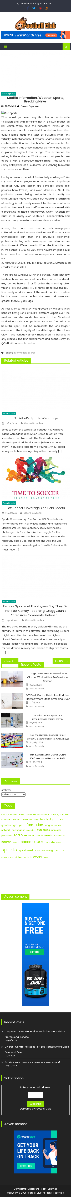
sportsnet (26, 850)
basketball (43, 814)
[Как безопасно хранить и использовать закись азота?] (12, 720)
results (48, 835)
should (16, 842)
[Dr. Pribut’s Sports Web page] (35, 388)
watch (28, 857)
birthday (55, 814)
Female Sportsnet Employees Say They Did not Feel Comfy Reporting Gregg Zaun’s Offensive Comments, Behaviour (35, 610)
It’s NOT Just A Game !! (62, 661)
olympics (30, 830)
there (4, 857)
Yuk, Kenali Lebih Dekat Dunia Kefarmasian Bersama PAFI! (48, 756)
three (10, 857)
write (46, 857)
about (4, 814)
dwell (25, 819)
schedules (59, 835)
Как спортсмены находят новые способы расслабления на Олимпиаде (48, 736)
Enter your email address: (35, 1098)
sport (39, 841)
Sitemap (52, 1188)
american (12, 814)
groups (17, 825)
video (18, 857)
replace (29, 835)
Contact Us (20, 1188)
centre (64, 814)
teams (59, 850)
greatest (6, 825)
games (57, 819)
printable (56, 830)
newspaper (18, 830)
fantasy (34, 819)
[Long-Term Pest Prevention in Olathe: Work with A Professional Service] (12, 679)
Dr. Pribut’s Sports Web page (36, 418)
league (49, 825)
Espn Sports (8, 93)
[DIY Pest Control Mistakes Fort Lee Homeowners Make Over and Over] (12, 700)
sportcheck (53, 842)
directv (16, 819)
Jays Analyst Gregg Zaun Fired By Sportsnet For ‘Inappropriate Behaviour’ (12, 661)
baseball (31, 814)
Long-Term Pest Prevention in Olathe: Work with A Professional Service (47, 677)
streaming (47, 850)
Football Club (43, 1108)
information (20, 352)
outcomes (43, 830)
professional (7, 835)
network (5, 830)
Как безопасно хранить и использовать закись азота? (47, 717)
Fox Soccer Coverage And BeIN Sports (36, 508)
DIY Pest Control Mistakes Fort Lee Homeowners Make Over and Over (48, 697)
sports (31, 352)
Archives (6, 790)
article (21, 814)
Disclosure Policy (37, 1188)
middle (57, 825)
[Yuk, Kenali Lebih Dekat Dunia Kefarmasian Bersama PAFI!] (12, 760)
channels (6, 819)
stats (37, 850)
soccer (27, 841)
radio (18, 835)
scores (6, 842)
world (37, 857)
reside (39, 835)
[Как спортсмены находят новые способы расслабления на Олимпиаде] (12, 740)
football (45, 819)
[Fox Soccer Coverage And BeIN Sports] (35, 478)
